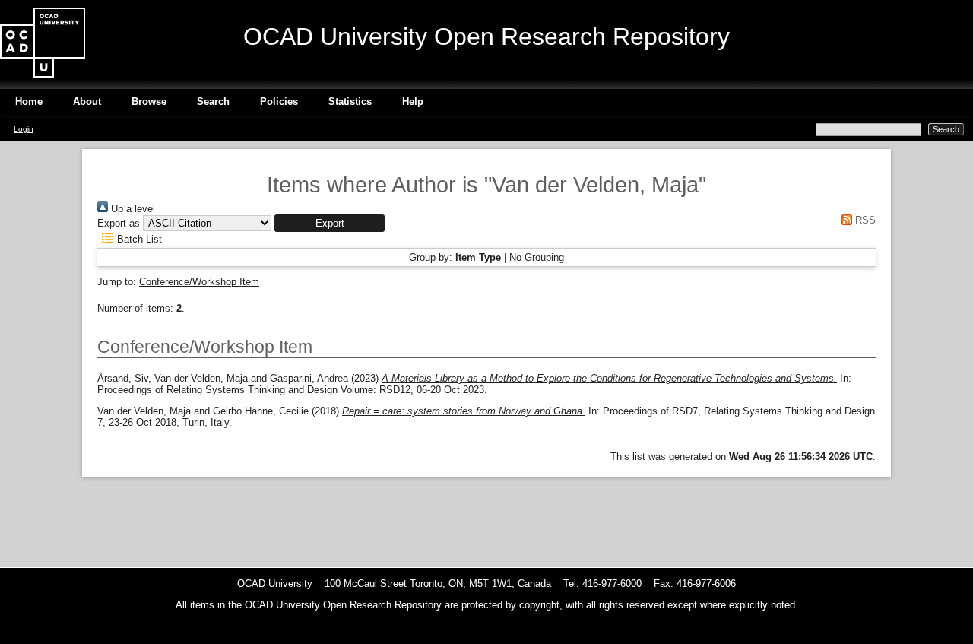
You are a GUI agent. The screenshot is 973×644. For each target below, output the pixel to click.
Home (29, 101)
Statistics (350, 101)
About (87, 101)
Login (23, 129)
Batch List (138, 239)
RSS (864, 220)
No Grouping (536, 257)
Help (412, 101)
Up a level (131, 208)
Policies (279, 101)
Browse (149, 101)
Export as (118, 223)
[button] (329, 223)
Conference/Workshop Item (199, 281)
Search (213, 101)
